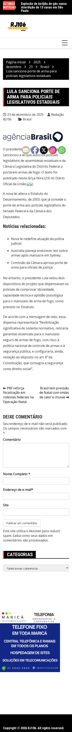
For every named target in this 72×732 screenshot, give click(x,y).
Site (6, 505)
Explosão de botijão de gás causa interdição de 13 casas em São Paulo (44, 7)
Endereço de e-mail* (18, 489)
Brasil (27, 119)
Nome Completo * (16, 474)
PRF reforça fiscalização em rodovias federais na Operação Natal (18, 395)
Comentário (12, 439)
